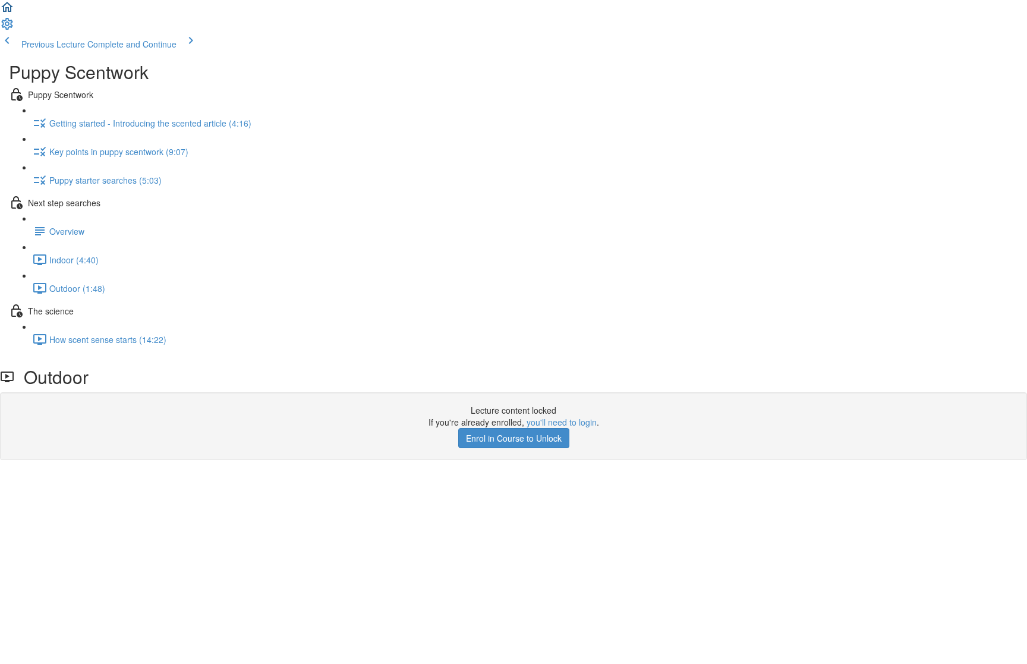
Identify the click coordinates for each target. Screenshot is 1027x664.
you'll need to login (562, 422)
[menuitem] (7, 27)
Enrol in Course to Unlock (514, 438)
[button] (7, 11)
